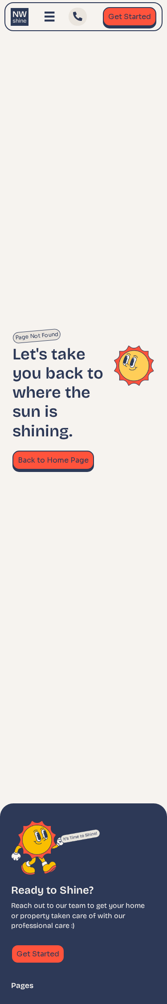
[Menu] (49, 16)
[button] (78, 17)
